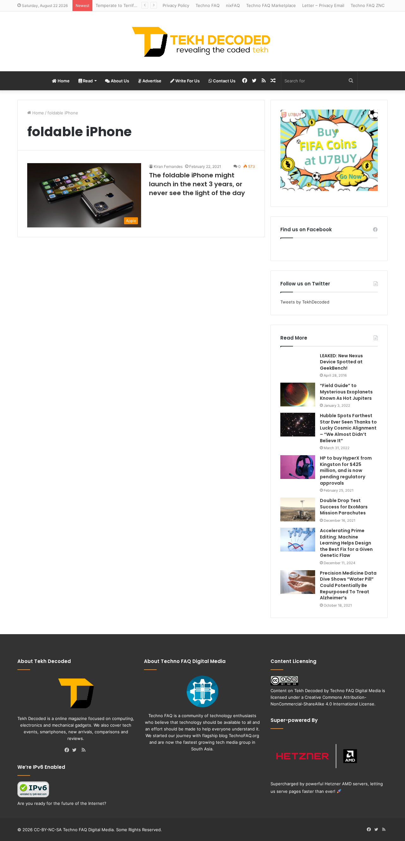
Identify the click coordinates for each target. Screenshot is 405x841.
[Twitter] (76, 750)
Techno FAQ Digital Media (355, 690)
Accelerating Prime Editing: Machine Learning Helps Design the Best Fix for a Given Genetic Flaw (346, 542)
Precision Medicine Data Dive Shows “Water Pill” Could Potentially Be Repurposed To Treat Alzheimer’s (348, 585)
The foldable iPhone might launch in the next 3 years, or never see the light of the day (197, 184)
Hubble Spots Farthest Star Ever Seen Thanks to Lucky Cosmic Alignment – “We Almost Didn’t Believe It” (348, 427)
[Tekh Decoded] (202, 41)
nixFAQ (233, 5)
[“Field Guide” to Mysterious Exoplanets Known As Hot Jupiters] (297, 394)
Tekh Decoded (308, 690)
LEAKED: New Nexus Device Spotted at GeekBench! (341, 362)
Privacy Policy (176, 5)
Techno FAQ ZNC (367, 5)
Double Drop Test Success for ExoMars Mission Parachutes (344, 506)
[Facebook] (68, 750)
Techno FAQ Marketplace (271, 5)
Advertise (151, 80)
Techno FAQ (208, 5)
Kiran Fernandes (168, 166)
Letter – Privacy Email (323, 5)
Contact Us (223, 80)
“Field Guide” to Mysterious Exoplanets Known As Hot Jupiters (346, 391)
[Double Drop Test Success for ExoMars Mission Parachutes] (297, 509)
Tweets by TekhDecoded (304, 301)
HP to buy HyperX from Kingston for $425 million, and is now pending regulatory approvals (346, 470)
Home (63, 80)
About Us (119, 80)
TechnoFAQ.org (244, 735)
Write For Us (187, 80)
